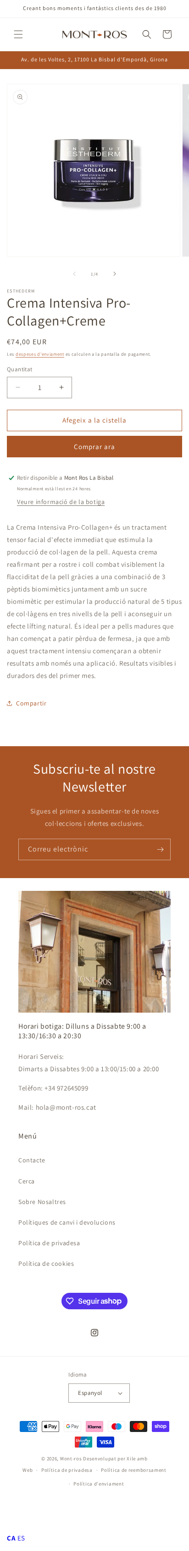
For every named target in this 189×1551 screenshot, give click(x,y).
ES (21, 1538)
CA (11, 1538)
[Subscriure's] (160, 849)
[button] (18, 34)
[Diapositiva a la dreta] (115, 274)
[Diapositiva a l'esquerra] (74, 274)
